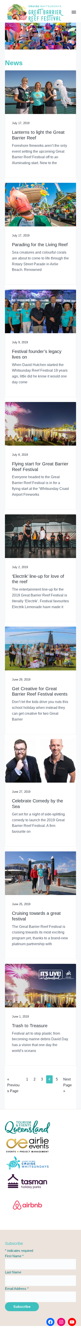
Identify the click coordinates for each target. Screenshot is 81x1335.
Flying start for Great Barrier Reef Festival (40, 466)
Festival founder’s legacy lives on (36, 354)
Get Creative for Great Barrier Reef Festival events (40, 691)
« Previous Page (13, 1086)
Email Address (17, 1288)
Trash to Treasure (29, 1025)
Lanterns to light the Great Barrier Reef (38, 135)
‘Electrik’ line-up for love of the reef (38, 579)
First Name (14, 1256)
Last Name (13, 1272)
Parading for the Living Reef (40, 244)
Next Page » (67, 1086)
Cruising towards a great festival (36, 916)
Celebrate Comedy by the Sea (37, 803)
